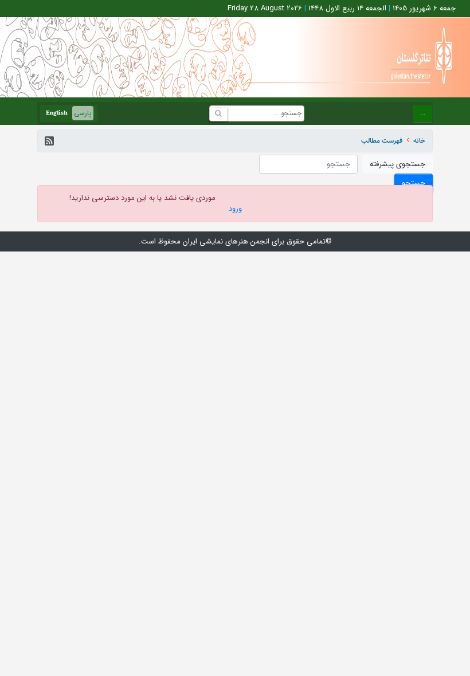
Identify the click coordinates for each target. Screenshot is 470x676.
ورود (235, 209)
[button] (49, 141)
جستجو (413, 183)
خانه (419, 140)
